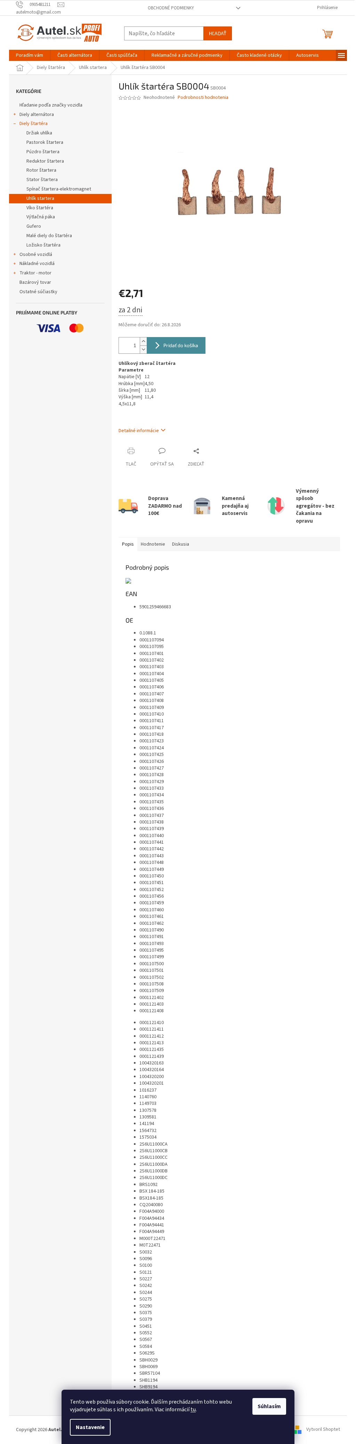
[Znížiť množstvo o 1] (143, 349)
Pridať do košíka (180, 345)
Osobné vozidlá (35, 254)
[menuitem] (29, 55)
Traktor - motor (35, 273)
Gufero (33, 226)
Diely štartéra (33, 123)
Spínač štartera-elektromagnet (58, 189)
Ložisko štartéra (43, 245)
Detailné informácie (139, 430)
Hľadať (217, 33)
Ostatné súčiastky (38, 291)
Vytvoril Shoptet (323, 1429)
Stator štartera (42, 179)
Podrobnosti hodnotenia (203, 97)
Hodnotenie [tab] (153, 544)
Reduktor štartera (45, 161)
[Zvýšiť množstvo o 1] (143, 341)
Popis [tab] (128, 544)
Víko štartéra (39, 207)
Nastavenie (90, 1427)
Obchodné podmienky (171, 8)
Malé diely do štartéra (49, 235)
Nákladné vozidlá (37, 263)
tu (193, 1409)
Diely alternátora (36, 114)
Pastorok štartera (44, 142)
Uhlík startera (40, 198)
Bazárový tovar (35, 282)
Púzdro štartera (42, 151)
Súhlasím (269, 1406)
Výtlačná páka (40, 216)
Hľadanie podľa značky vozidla (50, 105)
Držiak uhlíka (39, 133)
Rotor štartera (41, 170)
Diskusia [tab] (180, 544)
